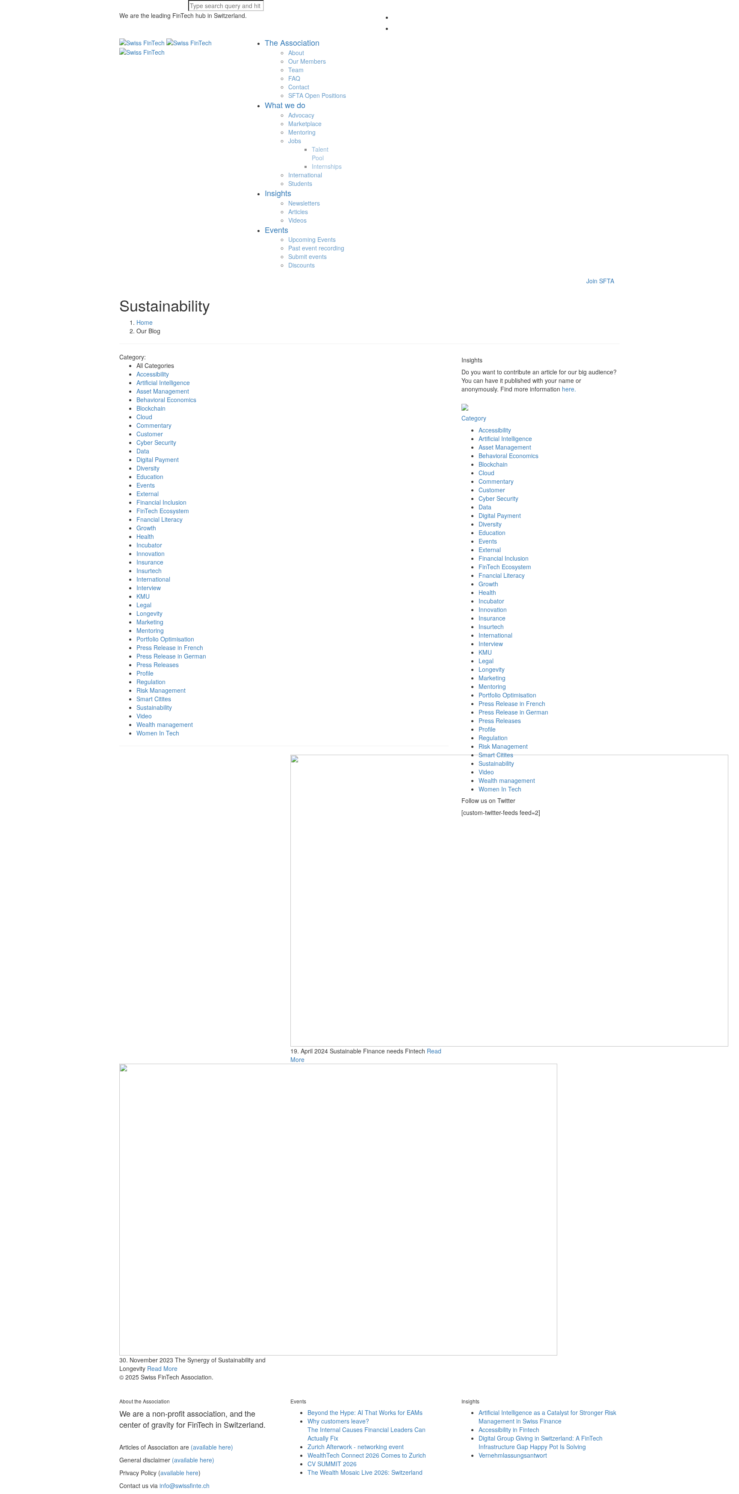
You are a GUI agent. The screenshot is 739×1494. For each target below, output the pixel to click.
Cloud (144, 416)
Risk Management (161, 690)
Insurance (149, 562)
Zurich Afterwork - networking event (355, 1446)
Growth (146, 527)
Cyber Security (156, 442)
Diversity (148, 468)
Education (149, 476)
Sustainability (154, 707)
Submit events (307, 256)
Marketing (149, 622)
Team (296, 69)
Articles (298, 211)
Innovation (150, 553)
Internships (327, 166)
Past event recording (316, 248)
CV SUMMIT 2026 (332, 1463)
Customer (149, 433)
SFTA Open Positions (317, 95)
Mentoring (302, 132)
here (568, 389)
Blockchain (151, 408)
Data (142, 451)
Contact (298, 86)
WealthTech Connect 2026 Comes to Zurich (366, 1455)
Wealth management (164, 724)
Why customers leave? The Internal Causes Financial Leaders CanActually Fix (366, 1429)
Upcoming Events (312, 239)
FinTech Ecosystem (162, 510)
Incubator (149, 545)
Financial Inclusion (161, 502)
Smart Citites (153, 698)
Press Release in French (169, 647)
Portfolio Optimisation (165, 639)
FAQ (294, 78)
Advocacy (301, 115)
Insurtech (149, 570)
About (296, 52)
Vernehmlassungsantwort (513, 1455)
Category (473, 418)
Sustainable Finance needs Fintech (377, 1051)
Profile (145, 673)
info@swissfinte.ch (185, 1485)
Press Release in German (171, 656)
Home (144, 322)
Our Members (307, 61)
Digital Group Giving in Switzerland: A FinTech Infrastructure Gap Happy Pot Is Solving (541, 1442)
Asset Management (162, 391)
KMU (143, 596)
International (305, 175)
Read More (162, 1368)
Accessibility (152, 374)
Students (300, 183)
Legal (143, 604)
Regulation (151, 681)
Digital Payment (157, 459)
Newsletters (304, 203)
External (147, 493)
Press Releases (157, 664)
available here (179, 1472)
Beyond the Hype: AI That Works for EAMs (365, 1412)
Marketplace (305, 123)
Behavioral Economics (166, 399)
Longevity (149, 613)
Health (145, 536)
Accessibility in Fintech (509, 1429)
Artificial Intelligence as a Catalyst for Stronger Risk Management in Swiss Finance (547, 1416)
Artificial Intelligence (163, 382)
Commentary (153, 425)
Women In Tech (157, 733)
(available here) (212, 1447)
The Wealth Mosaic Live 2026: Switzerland (365, 1472)
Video (144, 716)
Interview (148, 587)
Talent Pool (320, 153)
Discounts (301, 265)
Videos (297, 220)
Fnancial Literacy (159, 519)
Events (145, 485)
